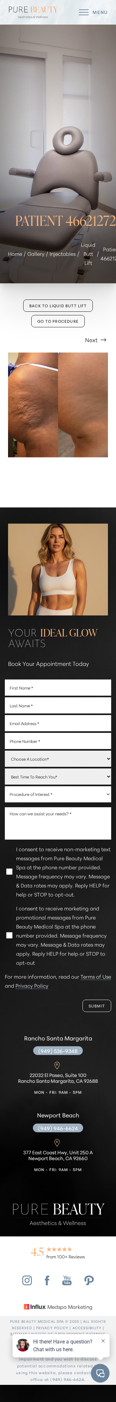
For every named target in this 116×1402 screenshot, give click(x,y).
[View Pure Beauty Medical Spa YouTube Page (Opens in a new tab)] (67, 1283)
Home (15, 253)
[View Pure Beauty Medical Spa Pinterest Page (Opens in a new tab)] (89, 1283)
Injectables (63, 253)
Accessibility (87, 1327)
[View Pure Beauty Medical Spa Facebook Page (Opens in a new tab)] (47, 1283)
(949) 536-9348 (58, 1050)
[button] (84, 12)
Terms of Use (96, 976)
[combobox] (58, 794)
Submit (97, 1005)
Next (92, 339)
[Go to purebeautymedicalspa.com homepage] (33, 12)
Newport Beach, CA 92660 (58, 1155)
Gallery (35, 253)
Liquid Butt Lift (88, 253)
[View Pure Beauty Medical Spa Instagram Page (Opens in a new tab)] (27, 1283)
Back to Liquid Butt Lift (58, 305)
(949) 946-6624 (58, 1128)
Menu (100, 12)
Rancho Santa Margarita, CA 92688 (58, 1078)
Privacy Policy (31, 985)
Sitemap (18, 1333)
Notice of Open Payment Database (68, 1333)
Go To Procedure (58, 321)
